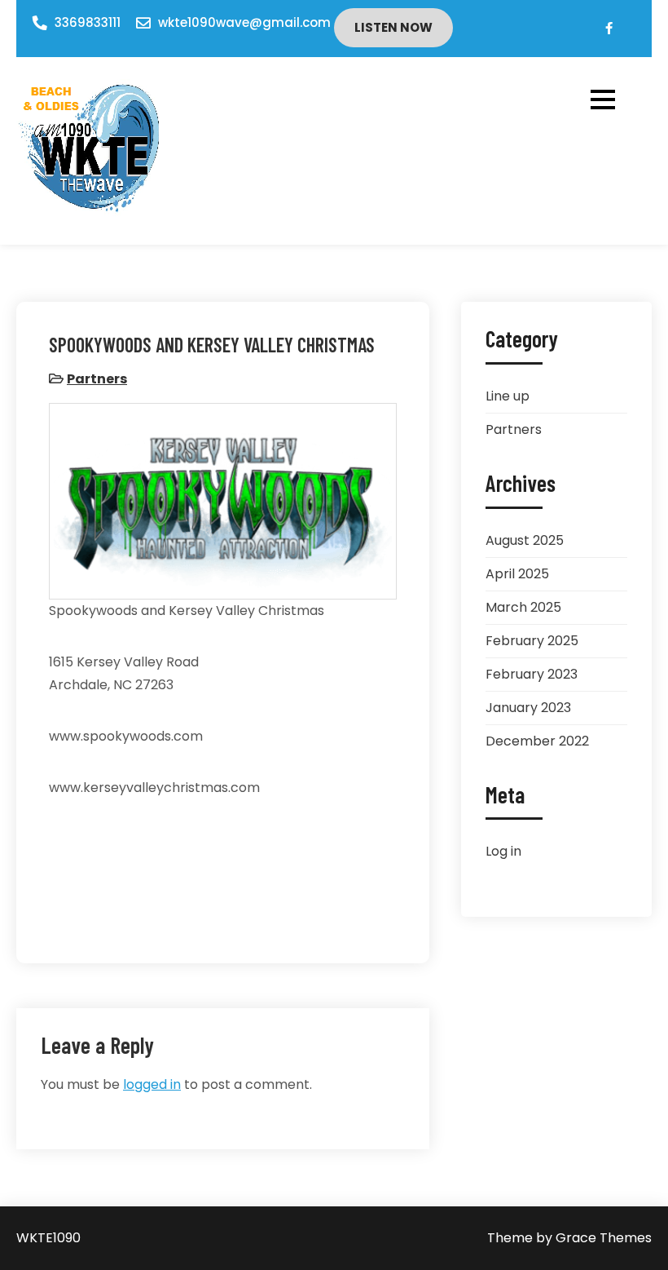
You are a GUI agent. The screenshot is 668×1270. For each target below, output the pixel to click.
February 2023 (532, 674)
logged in (152, 1084)
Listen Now (393, 27)
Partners (97, 378)
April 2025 (517, 573)
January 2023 (528, 707)
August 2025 (525, 540)
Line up (508, 396)
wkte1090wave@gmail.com (244, 22)
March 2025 (523, 607)
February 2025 (532, 640)
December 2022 (537, 741)
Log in (503, 851)
